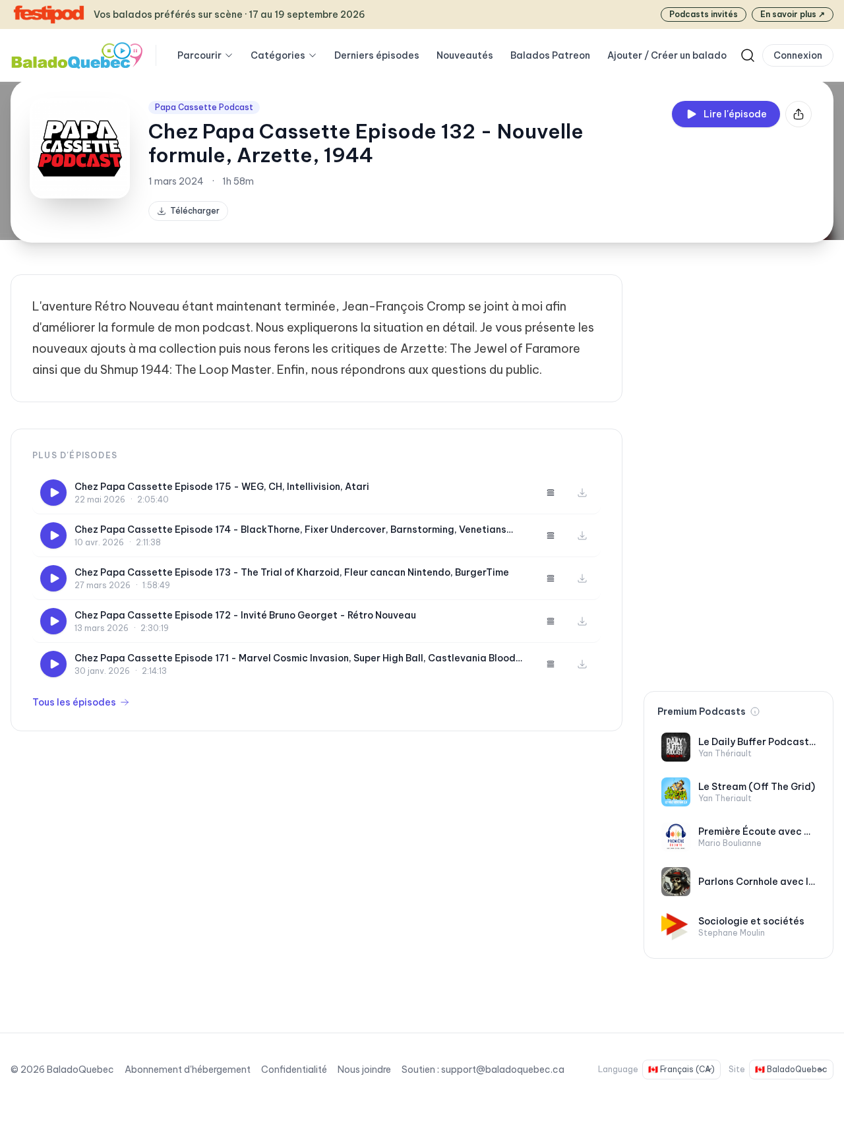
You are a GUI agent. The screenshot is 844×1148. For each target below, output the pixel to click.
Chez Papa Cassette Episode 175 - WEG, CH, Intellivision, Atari (222, 487)
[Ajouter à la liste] (550, 492)
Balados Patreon (550, 55)
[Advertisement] (738, 472)
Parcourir (199, 55)
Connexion (797, 55)
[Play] (53, 492)
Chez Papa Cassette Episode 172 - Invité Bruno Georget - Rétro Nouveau (245, 615)
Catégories (278, 55)
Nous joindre (364, 1069)
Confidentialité (294, 1069)
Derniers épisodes (376, 55)
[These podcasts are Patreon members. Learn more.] (755, 711)
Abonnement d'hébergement (188, 1069)
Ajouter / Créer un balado (667, 55)
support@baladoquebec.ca (502, 1069)
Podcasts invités (703, 14)
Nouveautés (465, 55)
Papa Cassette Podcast (204, 107)
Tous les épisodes (74, 702)
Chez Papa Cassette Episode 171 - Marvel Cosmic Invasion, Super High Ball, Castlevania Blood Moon (295, 658)
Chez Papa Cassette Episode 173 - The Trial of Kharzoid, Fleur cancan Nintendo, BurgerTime (292, 572)
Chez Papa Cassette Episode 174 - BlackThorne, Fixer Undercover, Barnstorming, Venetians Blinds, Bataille (290, 530)
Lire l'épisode (735, 114)
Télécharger (195, 211)
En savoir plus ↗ (792, 14)
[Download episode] (582, 492)
